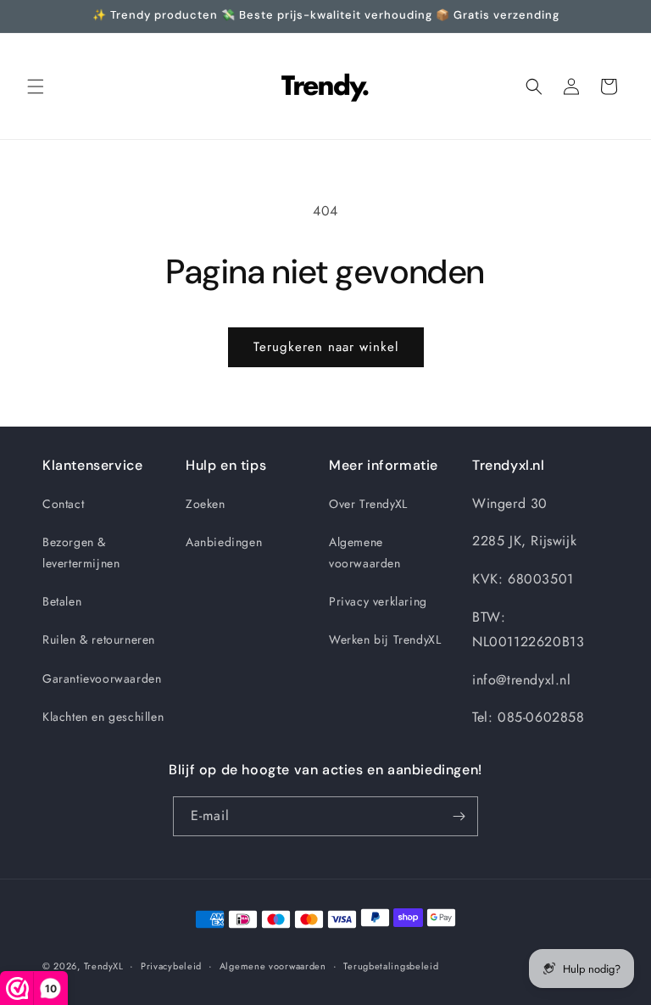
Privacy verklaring (378, 601)
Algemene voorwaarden (365, 552)
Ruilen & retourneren (98, 639)
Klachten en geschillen (103, 716)
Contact (63, 503)
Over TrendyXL (368, 503)
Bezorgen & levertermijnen (81, 552)
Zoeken (205, 503)
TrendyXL (104, 966)
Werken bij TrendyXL (385, 639)
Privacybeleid (171, 966)
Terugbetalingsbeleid (390, 966)
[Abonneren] (458, 816)
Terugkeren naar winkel (325, 347)
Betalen (61, 601)
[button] (35, 86)
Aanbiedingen (224, 541)
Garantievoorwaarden (101, 678)
